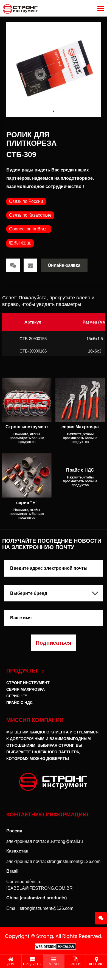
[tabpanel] (53, 69)
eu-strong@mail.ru (65, 841)
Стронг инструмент (28, 683)
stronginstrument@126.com (73, 861)
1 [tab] (53, 111)
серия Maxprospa (25, 689)
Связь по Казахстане (30, 215)
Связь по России (26, 201)
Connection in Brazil (29, 229)
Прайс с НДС (19, 702)
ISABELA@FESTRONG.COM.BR (39, 888)
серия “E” (16, 696)
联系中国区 (20, 243)
